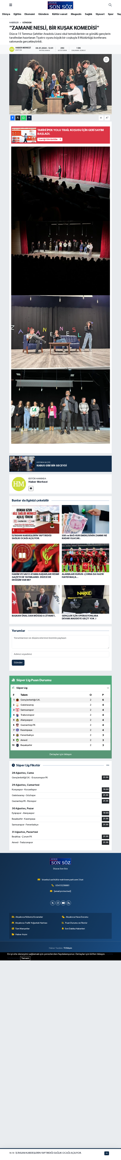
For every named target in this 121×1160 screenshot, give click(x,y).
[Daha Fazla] (29, 117)
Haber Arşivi (21, 934)
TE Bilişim (67, 948)
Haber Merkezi (38, 482)
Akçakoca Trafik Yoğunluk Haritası (31, 923)
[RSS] (68, 902)
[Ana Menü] (10, 5)
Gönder (18, 662)
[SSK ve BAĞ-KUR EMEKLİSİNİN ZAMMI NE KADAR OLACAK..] (85, 519)
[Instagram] (57, 902)
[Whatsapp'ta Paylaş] (23, 117)
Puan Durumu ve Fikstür (76, 923)
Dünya (6, 14)
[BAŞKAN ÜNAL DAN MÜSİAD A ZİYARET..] (35, 599)
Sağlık (88, 14)
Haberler (14, 23)
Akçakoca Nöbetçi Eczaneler (29, 917)
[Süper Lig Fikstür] (107, 765)
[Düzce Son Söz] (60, 5)
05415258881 (62, 885)
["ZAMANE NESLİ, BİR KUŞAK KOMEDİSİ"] (60, 84)
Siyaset (100, 14)
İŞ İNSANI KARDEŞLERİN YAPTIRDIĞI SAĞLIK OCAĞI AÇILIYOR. (48, 1153)
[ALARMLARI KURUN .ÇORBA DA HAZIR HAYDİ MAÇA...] (85, 558)
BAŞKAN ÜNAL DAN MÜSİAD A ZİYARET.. (34, 616)
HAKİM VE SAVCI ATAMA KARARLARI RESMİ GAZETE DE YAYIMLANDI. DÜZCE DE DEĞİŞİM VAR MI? (35, 577)
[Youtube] (63, 902)
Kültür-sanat (59, 14)
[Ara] (110, 5)
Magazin (76, 14)
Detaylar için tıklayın (61, 754)
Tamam (25, 958)
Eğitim (17, 14)
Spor (110, 14)
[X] (52, 902)
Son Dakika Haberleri (75, 929)
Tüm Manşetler (22, 929)
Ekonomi (29, 14)
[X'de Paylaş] (17, 117)
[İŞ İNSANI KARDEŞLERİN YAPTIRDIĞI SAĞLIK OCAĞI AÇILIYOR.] (35, 519)
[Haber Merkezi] (19, 484)
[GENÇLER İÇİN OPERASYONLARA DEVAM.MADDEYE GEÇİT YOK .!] (85, 599)
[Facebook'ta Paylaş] (12, 117)
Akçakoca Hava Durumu (77, 917)
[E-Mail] (30, 488)
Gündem (43, 14)
